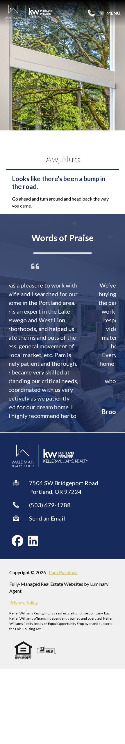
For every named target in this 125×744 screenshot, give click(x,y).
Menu (113, 13)
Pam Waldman (63, 569)
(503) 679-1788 (50, 502)
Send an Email (47, 515)
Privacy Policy (23, 599)
